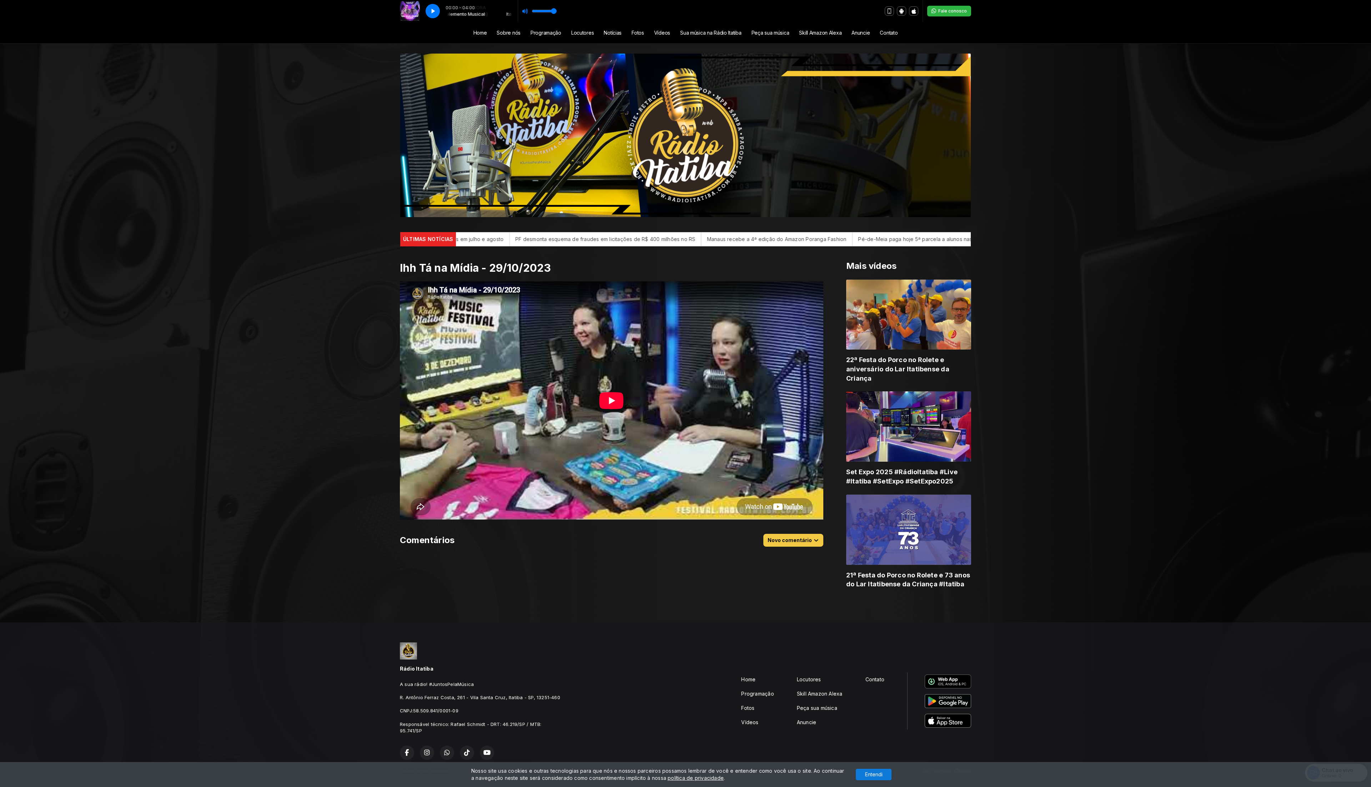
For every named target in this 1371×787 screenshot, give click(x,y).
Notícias (613, 33)
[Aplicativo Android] (901, 11)
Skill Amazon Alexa (820, 33)
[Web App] (889, 11)
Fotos (638, 33)
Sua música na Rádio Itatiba (710, 33)
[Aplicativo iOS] (913, 11)
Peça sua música (770, 33)
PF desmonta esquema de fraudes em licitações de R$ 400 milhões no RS (929, 239)
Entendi (874, 774)
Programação (546, 33)
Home (480, 33)
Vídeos (662, 33)
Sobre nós (508, 33)
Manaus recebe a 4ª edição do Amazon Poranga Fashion (574, 239)
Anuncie (861, 33)
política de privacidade (696, 778)
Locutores (582, 33)
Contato (889, 33)
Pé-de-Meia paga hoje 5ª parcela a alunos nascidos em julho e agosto (742, 239)
